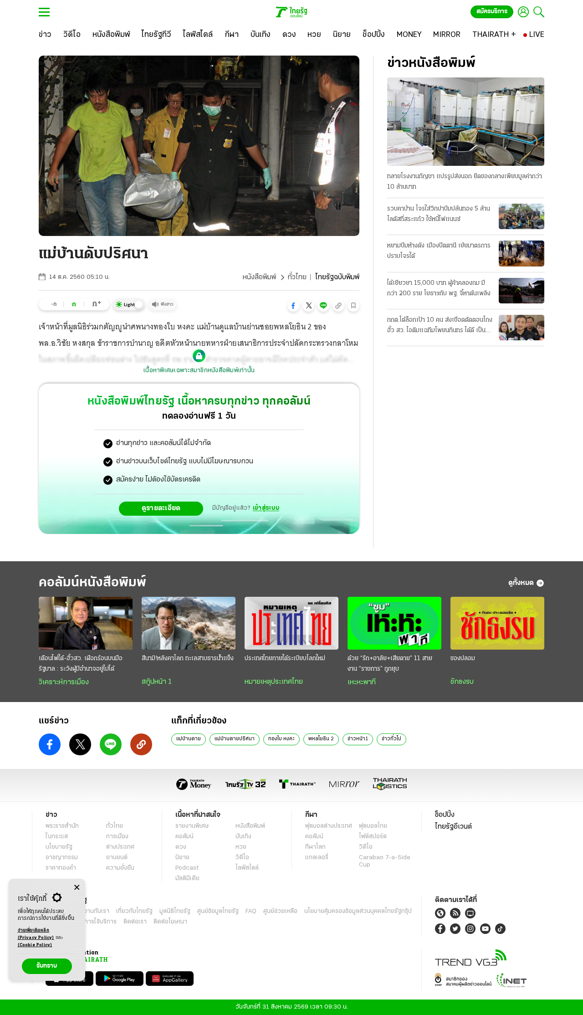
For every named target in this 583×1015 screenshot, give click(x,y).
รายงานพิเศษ (192, 826)
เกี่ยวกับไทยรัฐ (134, 911)
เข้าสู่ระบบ (266, 508)
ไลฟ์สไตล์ (247, 868)
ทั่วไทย (297, 277)
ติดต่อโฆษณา (170, 921)
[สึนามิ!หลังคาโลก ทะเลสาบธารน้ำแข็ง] (188, 623)
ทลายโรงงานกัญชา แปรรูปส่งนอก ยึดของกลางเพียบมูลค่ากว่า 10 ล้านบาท (464, 181)
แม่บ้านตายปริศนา (235, 739)
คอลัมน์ (184, 836)
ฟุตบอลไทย (373, 826)
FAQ (250, 911)
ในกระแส (57, 836)
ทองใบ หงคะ (281, 739)
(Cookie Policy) (35, 945)
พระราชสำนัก (62, 826)
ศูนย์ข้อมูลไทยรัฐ (218, 911)
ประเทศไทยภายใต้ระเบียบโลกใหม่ (285, 658)
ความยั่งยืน (120, 868)
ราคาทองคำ (61, 868)
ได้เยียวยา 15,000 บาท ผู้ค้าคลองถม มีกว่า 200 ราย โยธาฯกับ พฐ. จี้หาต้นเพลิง (439, 288)
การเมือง (117, 836)
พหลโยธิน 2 (321, 739)
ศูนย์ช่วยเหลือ (280, 911)
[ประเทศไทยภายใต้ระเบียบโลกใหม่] (291, 623)
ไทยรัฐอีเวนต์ (453, 826)
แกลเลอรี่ (316, 857)
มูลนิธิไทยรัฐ (174, 911)
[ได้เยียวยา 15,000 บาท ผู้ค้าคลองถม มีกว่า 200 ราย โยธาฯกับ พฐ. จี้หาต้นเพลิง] (521, 290)
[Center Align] (76, 887)
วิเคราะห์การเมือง (64, 682)
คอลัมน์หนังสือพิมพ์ (92, 583)
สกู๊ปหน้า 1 (157, 682)
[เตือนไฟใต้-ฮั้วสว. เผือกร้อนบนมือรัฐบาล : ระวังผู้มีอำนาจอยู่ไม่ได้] (86, 623)
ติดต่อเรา (135, 921)
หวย (240, 847)
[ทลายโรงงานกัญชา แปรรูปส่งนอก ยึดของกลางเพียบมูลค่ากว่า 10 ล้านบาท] (465, 121)
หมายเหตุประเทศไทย (274, 682)
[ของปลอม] (497, 623)
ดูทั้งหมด (521, 583)
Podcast (187, 868)
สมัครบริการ (491, 11)
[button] (293, 306)
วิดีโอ (242, 857)
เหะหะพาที (362, 682)
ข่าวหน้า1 (358, 739)
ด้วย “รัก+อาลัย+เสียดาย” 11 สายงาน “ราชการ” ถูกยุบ (390, 663)
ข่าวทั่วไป (391, 739)
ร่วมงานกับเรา (91, 911)
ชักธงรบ (462, 682)
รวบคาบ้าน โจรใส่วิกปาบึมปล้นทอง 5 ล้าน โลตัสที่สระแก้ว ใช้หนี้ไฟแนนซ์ (438, 214)
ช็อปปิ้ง (445, 815)
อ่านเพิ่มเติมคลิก (36, 934)
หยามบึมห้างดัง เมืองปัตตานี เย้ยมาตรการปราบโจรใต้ (439, 251)
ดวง (180, 847)
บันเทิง (243, 836)
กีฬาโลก (315, 847)
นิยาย (182, 857)
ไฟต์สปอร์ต (373, 836)
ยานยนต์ (117, 857)
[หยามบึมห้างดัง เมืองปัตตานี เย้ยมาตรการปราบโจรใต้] (521, 253)
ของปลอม (462, 658)
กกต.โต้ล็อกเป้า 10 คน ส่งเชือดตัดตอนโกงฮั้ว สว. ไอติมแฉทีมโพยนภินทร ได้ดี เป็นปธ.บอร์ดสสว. (439, 326)
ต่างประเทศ (120, 847)
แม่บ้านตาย (188, 739)
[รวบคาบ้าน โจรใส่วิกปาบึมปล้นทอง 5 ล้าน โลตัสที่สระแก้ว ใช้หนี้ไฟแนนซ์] (521, 216)
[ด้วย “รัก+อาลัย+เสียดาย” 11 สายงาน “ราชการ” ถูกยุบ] (394, 623)
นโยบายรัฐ (59, 847)
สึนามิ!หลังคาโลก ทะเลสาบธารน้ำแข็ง (188, 658)
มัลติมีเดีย (187, 878)
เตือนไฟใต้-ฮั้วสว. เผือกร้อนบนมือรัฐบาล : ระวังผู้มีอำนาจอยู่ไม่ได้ (81, 663)
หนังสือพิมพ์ (259, 277)
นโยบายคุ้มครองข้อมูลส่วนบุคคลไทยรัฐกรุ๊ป (358, 911)
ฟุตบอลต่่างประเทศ (328, 826)
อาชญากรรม (62, 857)
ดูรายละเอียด (161, 508)
